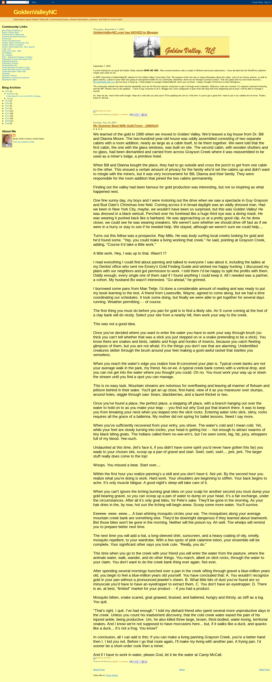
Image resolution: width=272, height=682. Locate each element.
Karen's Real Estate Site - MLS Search (18, 47)
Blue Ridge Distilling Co (12, 30)
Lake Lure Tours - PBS (11, 51)
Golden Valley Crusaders (12, 45)
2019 (7, 101)
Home (182, 669)
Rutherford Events (9, 61)
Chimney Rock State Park (13, 35)
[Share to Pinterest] (145, 114)
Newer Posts (99, 669)
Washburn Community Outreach (15, 78)
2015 (7, 106)
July (8, 98)
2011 (7, 116)
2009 (7, 121)
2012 (7, 113)
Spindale (6, 73)
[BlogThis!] (137, 114)
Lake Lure (6, 49)
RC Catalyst (7, 55)
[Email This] (134, 114)
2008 (7, 123)
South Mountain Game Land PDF (16, 69)
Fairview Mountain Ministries (14, 37)
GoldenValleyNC (35, 12)
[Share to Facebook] (142, 114)
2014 (7, 108)
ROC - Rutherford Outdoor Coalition (17, 57)
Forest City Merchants (11, 41)
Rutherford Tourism (10, 63)
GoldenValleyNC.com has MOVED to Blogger (125, 32)
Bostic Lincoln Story (10, 33)
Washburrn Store (9, 80)
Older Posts (264, 669)
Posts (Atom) (112, 675)
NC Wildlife (7, 53)
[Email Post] (130, 114)
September (11, 94)
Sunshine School (9, 76)
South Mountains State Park (14, 71)
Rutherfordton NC (9, 65)
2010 (7, 118)
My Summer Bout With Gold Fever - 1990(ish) (125, 125)
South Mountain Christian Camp (15, 67)
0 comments (123, 114)
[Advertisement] (14, 200)
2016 (7, 103)
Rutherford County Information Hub (17, 59)
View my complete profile (23, 142)
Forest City (6, 39)
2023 (7, 91)
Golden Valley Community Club (15, 43)
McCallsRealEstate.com (104, 82)
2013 (7, 111)
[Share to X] (140, 114)
